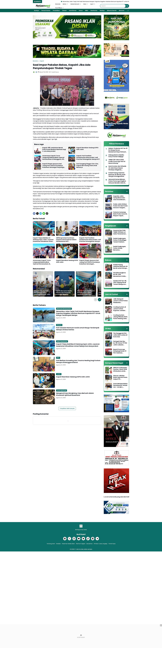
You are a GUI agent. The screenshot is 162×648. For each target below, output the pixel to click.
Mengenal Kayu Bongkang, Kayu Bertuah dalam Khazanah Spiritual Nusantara (75, 394)
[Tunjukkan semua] (127, 191)
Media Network (75, 4)
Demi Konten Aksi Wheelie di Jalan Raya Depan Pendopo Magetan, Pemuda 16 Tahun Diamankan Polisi (117, 168)
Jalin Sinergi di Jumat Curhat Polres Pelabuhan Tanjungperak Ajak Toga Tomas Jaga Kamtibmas (120, 300)
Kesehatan (94, 10)
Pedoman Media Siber (68, 544)
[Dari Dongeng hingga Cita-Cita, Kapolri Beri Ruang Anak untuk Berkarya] (71, 166)
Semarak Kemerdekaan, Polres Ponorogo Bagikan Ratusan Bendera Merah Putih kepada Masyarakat (117, 181)
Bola (85, 4)
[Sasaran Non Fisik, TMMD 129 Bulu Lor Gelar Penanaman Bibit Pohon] (108, 233)
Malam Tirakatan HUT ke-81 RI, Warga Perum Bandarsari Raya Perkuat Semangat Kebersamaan (118, 150)
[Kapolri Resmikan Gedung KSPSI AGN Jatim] (71, 150)
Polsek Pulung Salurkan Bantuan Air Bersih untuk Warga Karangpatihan (117, 174)
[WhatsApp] (44, 213)
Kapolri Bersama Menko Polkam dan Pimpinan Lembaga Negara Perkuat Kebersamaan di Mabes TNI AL (64, 292)
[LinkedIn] (92, 538)
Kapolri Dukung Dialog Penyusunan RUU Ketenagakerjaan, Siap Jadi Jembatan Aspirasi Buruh (42, 292)
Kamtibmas (72, 10)
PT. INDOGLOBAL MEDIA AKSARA (83, 549)
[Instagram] (74, 538)
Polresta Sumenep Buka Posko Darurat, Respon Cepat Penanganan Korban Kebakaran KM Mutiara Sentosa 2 (120, 214)
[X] (37, 213)
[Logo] (81, 526)
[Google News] (83, 538)
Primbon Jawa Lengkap (100, 544)
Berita (64, 4)
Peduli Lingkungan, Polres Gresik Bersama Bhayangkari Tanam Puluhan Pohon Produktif (120, 248)
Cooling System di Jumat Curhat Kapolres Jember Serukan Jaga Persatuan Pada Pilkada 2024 (119, 308)
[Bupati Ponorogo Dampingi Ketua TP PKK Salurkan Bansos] (108, 352)
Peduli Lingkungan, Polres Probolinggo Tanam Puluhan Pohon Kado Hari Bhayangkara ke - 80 (119, 240)
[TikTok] (88, 538)
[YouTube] (78, 538)
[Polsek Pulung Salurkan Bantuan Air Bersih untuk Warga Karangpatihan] (108, 267)
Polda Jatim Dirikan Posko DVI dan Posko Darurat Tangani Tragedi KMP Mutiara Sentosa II (120, 206)
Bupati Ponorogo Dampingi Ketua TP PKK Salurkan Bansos (119, 351)
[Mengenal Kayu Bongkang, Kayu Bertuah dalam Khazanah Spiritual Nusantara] (44, 396)
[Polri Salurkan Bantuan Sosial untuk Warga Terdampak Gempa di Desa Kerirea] (44, 331)
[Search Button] (127, 6)
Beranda (57, 4)
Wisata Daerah (111, 10)
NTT (58, 358)
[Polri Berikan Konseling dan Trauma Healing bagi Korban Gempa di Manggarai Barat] (44, 364)
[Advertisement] (81, 636)
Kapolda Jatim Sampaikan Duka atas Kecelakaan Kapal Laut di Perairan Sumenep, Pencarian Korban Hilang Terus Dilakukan (119, 198)
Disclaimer (89, 544)
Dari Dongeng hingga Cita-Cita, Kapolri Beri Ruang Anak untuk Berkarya (87, 165)
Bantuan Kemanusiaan (64, 308)
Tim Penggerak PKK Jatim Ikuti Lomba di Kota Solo (120, 335)
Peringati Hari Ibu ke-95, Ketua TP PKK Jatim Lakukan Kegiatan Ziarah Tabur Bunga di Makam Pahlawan (120, 343)
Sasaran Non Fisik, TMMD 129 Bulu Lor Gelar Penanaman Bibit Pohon (119, 232)
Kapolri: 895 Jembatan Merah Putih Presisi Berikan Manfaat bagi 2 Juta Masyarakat (54, 149)
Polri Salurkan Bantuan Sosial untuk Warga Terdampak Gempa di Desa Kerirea (77, 329)
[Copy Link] (47, 213)
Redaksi (58, 544)
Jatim (59, 374)
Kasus (81, 10)
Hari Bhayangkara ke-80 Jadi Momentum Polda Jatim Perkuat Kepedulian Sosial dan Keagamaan (119, 274)
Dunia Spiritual (61, 390)
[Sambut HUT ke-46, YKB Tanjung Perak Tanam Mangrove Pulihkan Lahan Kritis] (108, 283)
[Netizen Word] (43, 6)
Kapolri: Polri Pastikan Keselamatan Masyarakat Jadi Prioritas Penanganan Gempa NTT (88, 157)
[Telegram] (40, 213)
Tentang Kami (51, 544)
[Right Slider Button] (127, 10)
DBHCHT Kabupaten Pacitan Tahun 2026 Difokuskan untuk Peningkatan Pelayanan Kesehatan (120, 369)
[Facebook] (34, 213)
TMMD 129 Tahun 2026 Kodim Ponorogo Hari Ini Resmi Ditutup (117, 161)
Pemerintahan (45, 10)
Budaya (36, 10)
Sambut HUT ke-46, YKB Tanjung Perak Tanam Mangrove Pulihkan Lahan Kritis (120, 282)
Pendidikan (56, 10)
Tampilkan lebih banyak (67, 408)
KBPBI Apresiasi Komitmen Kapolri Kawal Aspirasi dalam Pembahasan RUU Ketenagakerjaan (66, 239)
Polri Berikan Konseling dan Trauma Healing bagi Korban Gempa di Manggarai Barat (78, 361)
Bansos (59, 325)
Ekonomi (121, 10)
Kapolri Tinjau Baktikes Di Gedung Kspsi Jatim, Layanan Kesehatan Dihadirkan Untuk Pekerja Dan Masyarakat (43, 239)
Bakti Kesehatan (62, 341)
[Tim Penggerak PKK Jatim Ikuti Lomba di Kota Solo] (108, 335)
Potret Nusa (112, 544)
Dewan (64, 10)
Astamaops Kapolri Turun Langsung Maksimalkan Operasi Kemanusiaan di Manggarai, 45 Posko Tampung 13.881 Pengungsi (53, 157)
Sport (91, 4)
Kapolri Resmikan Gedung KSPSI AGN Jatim (87, 148)
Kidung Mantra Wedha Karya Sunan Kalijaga (116, 156)
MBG (86, 10)
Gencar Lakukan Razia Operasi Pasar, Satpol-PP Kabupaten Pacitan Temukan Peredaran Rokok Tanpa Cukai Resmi (120, 377)
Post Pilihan (58, 8)
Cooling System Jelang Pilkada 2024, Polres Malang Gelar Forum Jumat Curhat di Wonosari (120, 317)
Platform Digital (80, 544)
